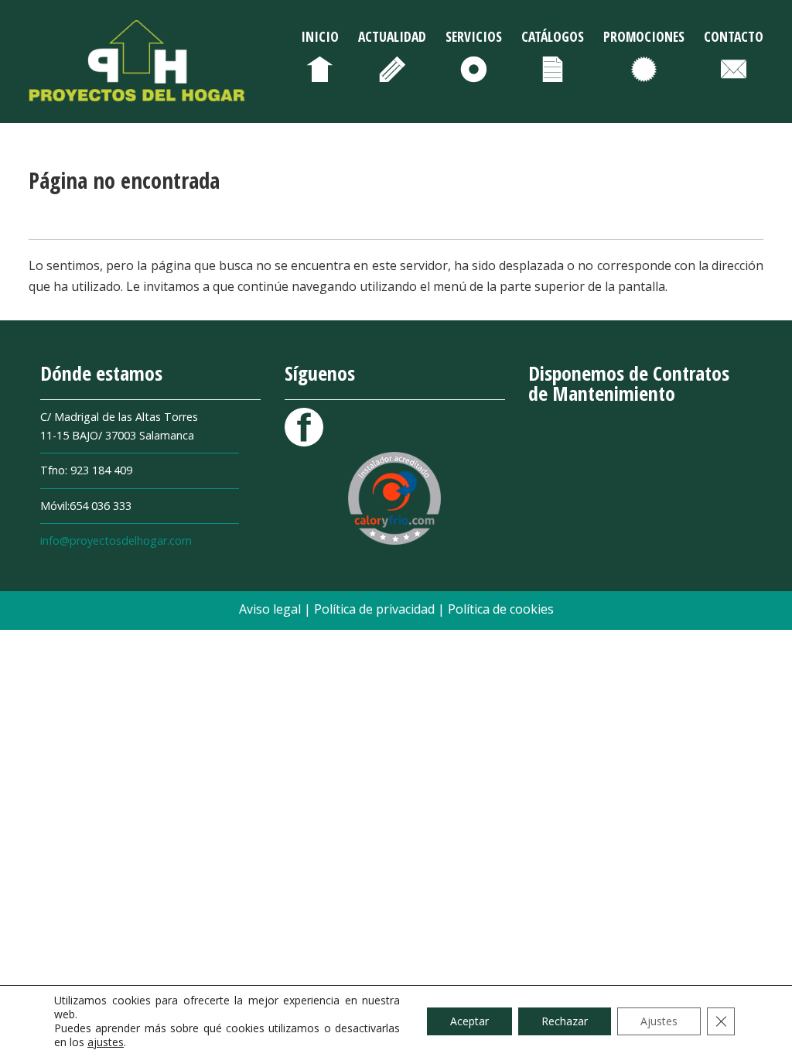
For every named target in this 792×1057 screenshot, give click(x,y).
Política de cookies (501, 608)
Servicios (474, 36)
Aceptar (469, 1021)
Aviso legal (271, 608)
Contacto (733, 36)
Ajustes (659, 1021)
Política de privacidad (376, 608)
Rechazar (564, 1021)
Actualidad (392, 36)
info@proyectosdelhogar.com (116, 540)
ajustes (105, 1042)
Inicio (320, 36)
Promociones (643, 36)
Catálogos (552, 36)
